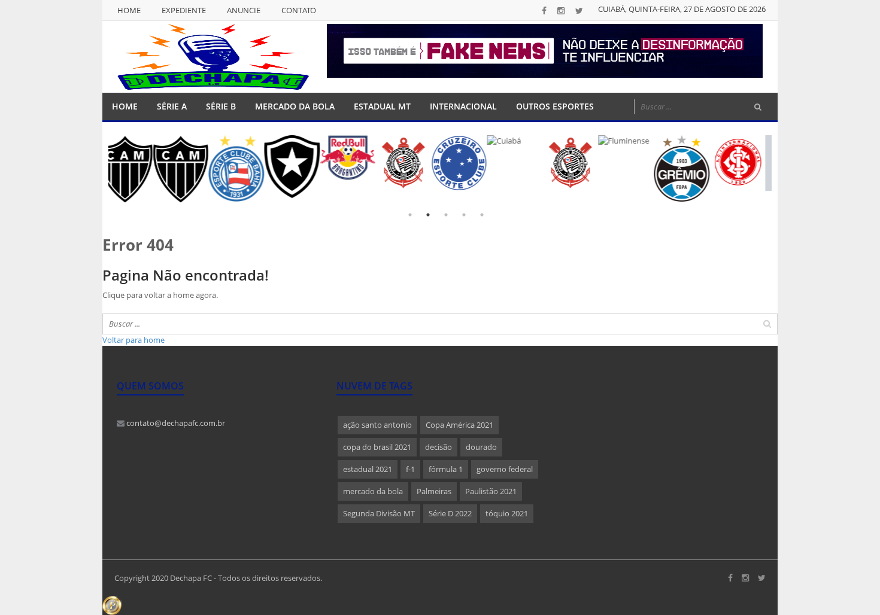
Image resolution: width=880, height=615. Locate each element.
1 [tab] (410, 215)
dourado (481, 447)
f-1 (410, 469)
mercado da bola (373, 491)
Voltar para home (133, 339)
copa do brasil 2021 (377, 447)
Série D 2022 (450, 513)
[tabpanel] (138, 157)
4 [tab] (464, 215)
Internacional (463, 106)
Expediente (184, 10)
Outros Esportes (555, 106)
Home (129, 10)
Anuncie (243, 10)
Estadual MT (382, 106)
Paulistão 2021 (491, 491)
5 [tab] (482, 215)
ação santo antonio (377, 424)
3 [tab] (446, 215)
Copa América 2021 (459, 424)
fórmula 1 (446, 469)
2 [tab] (428, 215)
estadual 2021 (367, 469)
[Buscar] (757, 107)
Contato (298, 10)
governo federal (505, 469)
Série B (221, 106)
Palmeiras (434, 491)
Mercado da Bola (295, 106)
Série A (172, 106)
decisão (438, 447)
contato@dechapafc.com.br (175, 423)
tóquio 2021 (506, 513)
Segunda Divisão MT (379, 513)
